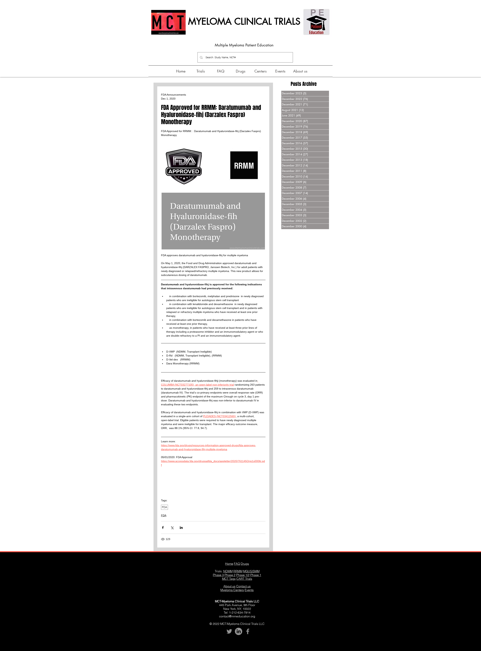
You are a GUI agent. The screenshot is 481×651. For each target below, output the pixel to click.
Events (249, 590)
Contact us (243, 586)
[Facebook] (247, 631)
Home (229, 564)
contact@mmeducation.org (237, 616)
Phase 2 (230, 575)
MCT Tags (229, 579)
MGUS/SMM (251, 571)
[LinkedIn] (238, 631)
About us (229, 586)
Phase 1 (255, 575)
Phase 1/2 (243, 575)
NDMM (228, 571)
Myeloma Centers (232, 590)
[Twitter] (229, 631)
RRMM (237, 571)
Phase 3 (218, 575)
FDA (164, 507)
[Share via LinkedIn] (181, 527)
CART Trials (244, 579)
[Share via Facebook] (163, 527)
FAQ (237, 564)
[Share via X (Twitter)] (172, 527)
